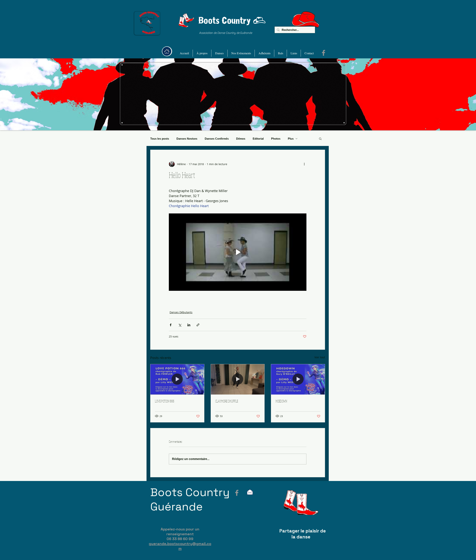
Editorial (258, 138)
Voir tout (319, 357)
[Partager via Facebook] (170, 325)
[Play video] (237, 252)
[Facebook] (323, 53)
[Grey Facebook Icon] (237, 493)
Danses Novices (186, 138)
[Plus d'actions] (304, 164)
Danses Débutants (181, 312)
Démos (240, 138)
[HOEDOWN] (298, 379)
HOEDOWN (281, 401)
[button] (202, 53)
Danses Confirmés (217, 138)
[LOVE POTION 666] (177, 379)
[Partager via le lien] (198, 325)
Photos (275, 138)
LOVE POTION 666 (164, 401)
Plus (291, 138)
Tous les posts (159, 138)
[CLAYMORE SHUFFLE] (238, 379)
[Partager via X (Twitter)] (179, 325)
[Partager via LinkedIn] (189, 325)
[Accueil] (166, 51)
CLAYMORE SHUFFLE (226, 401)
